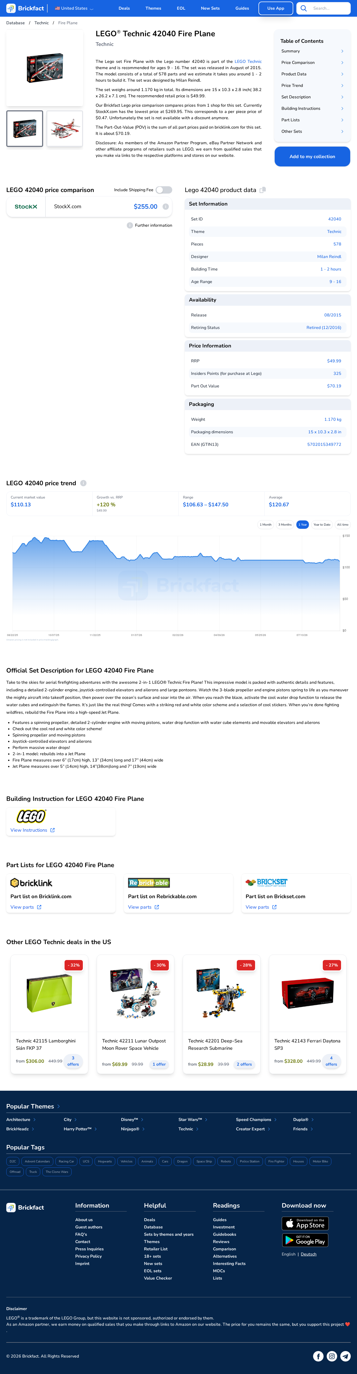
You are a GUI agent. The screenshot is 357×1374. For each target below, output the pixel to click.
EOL (181, 8)
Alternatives (225, 1256)
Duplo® (300, 1119)
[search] (304, 8)
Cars (165, 1161)
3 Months (285, 525)
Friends (300, 1129)
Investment (224, 1227)
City (67, 1119)
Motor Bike (320, 1161)
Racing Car (66, 1161)
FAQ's (81, 1234)
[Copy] (263, 190)
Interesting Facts (229, 1264)
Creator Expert (250, 1129)
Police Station (250, 1161)
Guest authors (88, 1227)
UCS (86, 1161)
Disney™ (129, 1119)
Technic (334, 232)
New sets (153, 1264)
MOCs (219, 1271)
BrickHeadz (17, 1129)
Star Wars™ (190, 1119)
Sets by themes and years (169, 1234)
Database (153, 1227)
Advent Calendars (37, 1161)
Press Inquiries (89, 1249)
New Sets (210, 8)
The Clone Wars (57, 1172)
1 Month (266, 525)
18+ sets (152, 1256)
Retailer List (156, 1249)
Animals (147, 1161)
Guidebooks (224, 1234)
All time (342, 525)
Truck (33, 1172)
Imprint (82, 1264)
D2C (13, 1161)
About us (84, 1220)
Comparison (224, 1249)
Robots (226, 1161)
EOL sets (153, 1271)
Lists (217, 1278)
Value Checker (158, 1278)
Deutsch (308, 1254)
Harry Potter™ (77, 1129)
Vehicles (127, 1161)
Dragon (182, 1161)
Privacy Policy (88, 1256)
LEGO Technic (248, 61)
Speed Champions (253, 1119)
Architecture (18, 1119)
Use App (275, 8)
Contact (82, 1242)
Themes (153, 8)
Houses (298, 1161)
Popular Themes (30, 1106)
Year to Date (322, 525)
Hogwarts (105, 1161)
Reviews (221, 1242)
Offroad (15, 1172)
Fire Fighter (276, 1161)
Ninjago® (130, 1129)
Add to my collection (312, 156)
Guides (242, 8)
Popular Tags (25, 1147)
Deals (124, 8)
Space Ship (204, 1161)
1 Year (302, 525)
